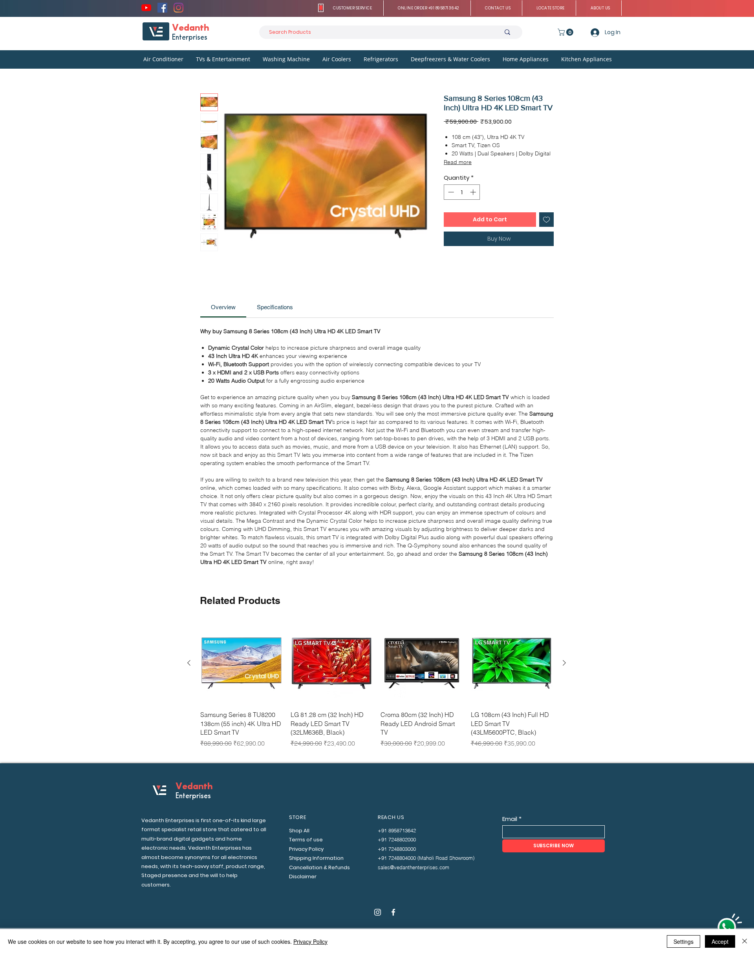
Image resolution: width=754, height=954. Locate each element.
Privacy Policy (310, 941)
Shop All (299, 830)
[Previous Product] (189, 663)
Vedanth (190, 28)
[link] (223, 307)
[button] (353, 8)
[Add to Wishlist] (546, 219)
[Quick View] (241, 663)
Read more (458, 162)
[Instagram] (178, 8)
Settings (683, 941)
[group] (376, 689)
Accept (720, 941)
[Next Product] (564, 663)
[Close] (744, 941)
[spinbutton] (462, 192)
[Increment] (474, 192)
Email (509, 819)
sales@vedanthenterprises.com (413, 867)
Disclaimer (303, 876)
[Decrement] (450, 192)
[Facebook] (162, 8)
